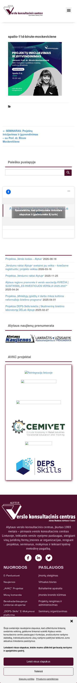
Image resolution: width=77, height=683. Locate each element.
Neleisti (38, 671)
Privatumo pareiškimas (47, 678)
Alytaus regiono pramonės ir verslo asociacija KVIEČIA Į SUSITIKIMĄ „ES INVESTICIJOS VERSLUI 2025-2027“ (36, 284)
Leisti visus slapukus (38, 661)
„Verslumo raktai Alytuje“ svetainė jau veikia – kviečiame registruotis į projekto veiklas (36, 267)
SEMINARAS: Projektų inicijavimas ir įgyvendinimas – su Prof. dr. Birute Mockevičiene (20, 136)
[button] (71, 621)
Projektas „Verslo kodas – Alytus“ (23, 259)
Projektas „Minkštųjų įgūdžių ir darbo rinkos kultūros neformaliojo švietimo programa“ (34, 297)
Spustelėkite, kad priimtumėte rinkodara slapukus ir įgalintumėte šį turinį (38, 212)
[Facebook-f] (28, 557)
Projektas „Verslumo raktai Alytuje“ (24, 275)
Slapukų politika (26, 678)
